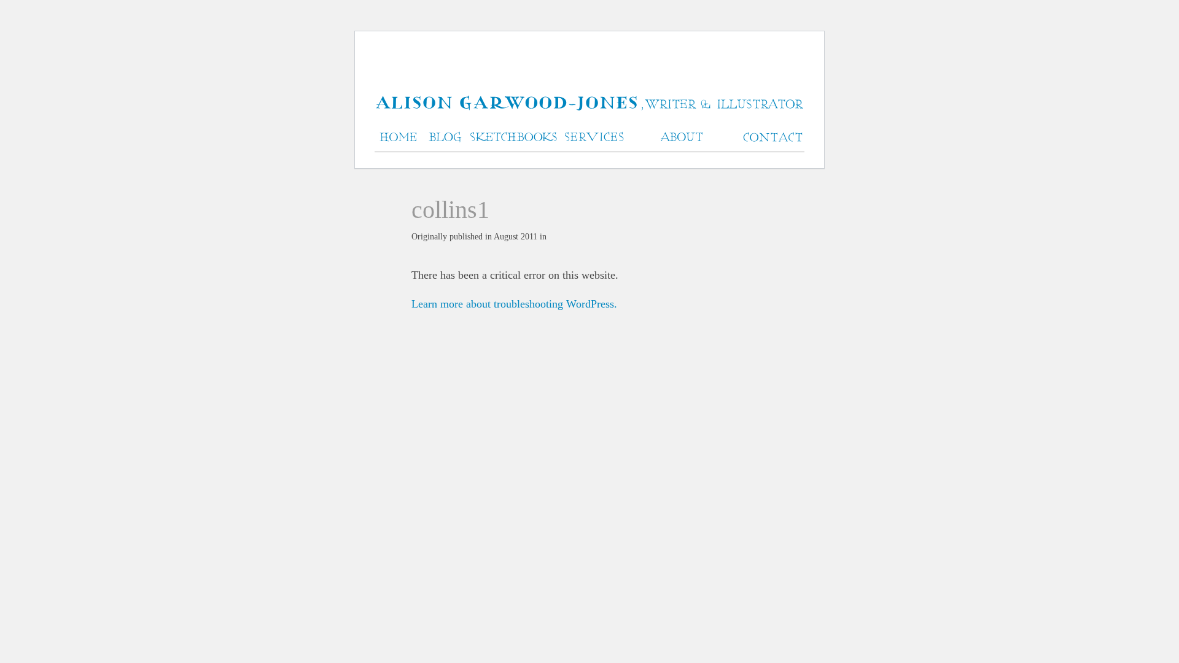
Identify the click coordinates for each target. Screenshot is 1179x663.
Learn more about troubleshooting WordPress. (514, 304)
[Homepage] (589, 104)
